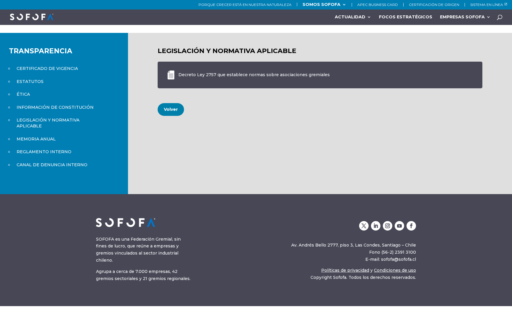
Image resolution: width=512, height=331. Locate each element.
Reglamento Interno (44, 151)
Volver (171, 109)
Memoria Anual (36, 139)
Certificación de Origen (434, 5)
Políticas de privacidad (345, 270)
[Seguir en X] (364, 226)
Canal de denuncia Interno (52, 164)
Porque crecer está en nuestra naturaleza (245, 5)
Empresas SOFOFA (462, 17)
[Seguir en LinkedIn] (375, 226)
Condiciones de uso (395, 270)
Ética (23, 94)
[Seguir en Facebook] (411, 226)
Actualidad (350, 17)
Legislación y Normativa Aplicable (48, 123)
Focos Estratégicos (405, 17)
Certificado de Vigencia (47, 68)
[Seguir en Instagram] (387, 226)
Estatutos (30, 81)
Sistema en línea (486, 5)
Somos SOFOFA (321, 4)
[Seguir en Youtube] (399, 226)
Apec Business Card (377, 5)
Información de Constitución (55, 107)
